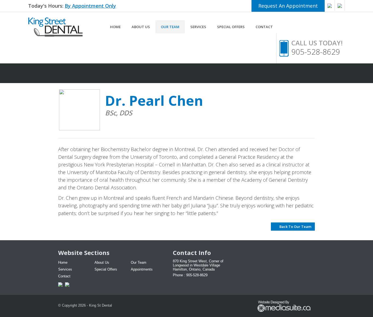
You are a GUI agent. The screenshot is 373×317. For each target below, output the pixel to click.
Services (198, 26)
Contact (264, 26)
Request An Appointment (288, 5)
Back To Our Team (295, 226)
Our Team (170, 26)
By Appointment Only (90, 5)
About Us (141, 26)
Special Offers (231, 26)
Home (115, 26)
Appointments (142, 269)
